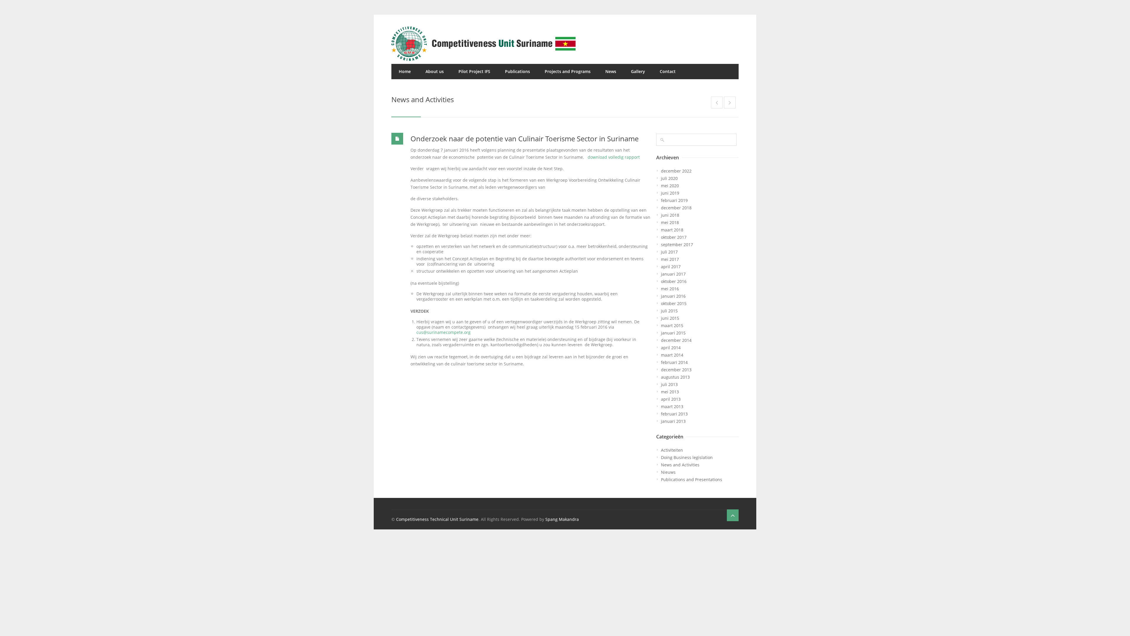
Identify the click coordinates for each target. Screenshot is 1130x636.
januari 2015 (673, 333)
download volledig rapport (614, 157)
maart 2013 (672, 406)
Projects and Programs (568, 71)
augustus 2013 (675, 377)
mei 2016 (670, 289)
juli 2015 (669, 311)
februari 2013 (674, 414)
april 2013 (671, 399)
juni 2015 (670, 318)
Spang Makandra (562, 519)
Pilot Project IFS (474, 71)
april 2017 (671, 266)
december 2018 (676, 208)
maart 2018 (672, 230)
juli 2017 (669, 252)
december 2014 (676, 340)
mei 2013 (670, 392)
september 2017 (677, 244)
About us (435, 71)
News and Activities (680, 465)
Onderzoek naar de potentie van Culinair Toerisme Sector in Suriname (525, 138)
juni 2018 (670, 215)
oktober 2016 (674, 281)
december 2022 (676, 171)
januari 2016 (673, 296)
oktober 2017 (674, 237)
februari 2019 (674, 200)
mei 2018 (670, 222)
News (610, 71)
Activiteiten (672, 450)
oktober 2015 (674, 303)
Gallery (638, 71)
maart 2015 (672, 325)
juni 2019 (670, 193)
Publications (517, 71)
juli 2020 (669, 178)
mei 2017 (670, 259)
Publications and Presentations (691, 479)
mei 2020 (670, 185)
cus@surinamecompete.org (443, 332)
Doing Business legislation (687, 457)
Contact (668, 71)
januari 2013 (673, 421)
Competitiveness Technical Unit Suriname (437, 519)
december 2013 (676, 369)
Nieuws (668, 472)
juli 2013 (669, 384)
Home (405, 71)
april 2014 (671, 347)
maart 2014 (672, 355)
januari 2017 (673, 274)
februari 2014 (674, 362)
